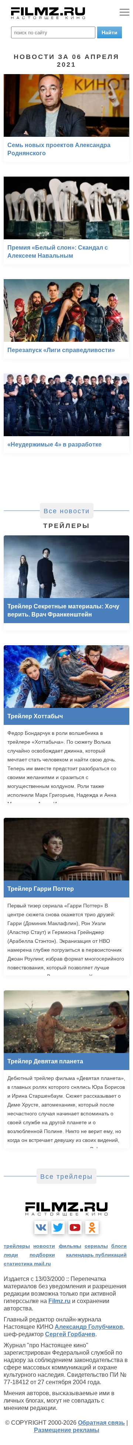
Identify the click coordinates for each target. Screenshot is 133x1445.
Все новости (67, 511)
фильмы (70, 1246)
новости (44, 1246)
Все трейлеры (66, 1176)
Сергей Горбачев (70, 1334)
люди (11, 1255)
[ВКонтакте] (41, 1227)
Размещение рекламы (66, 1430)
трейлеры (17, 1246)
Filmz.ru (59, 1301)
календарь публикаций (96, 1255)
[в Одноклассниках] (92, 1227)
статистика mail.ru (27, 1264)
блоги (119, 1246)
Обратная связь (101, 1423)
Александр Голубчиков (89, 1327)
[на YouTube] (75, 1227)
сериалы (96, 1246)
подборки (42, 1255)
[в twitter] (58, 1227)
